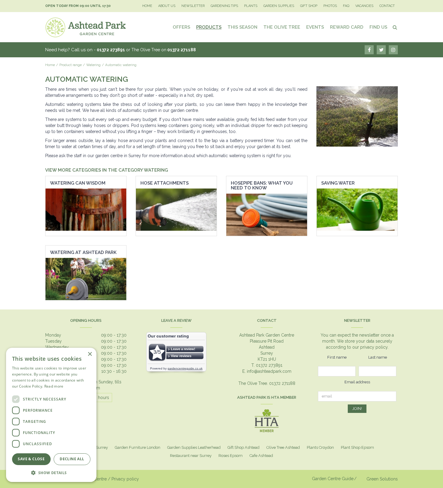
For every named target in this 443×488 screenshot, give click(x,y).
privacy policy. (374, 347)
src (395, 27)
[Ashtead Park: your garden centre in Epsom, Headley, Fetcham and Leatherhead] (86, 27)
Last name (377, 357)
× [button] (89, 354)
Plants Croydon (320, 447)
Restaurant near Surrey (191, 455)
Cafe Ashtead (261, 455)
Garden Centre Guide (332, 478)
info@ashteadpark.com (269, 371)
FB (369, 49)
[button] (51, 472)
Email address (357, 382)
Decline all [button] (72, 458)
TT (381, 49)
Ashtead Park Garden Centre (266, 335)
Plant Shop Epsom (357, 447)
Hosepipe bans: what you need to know (262, 185)
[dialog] (51, 415)
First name (337, 357)
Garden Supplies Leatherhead (194, 447)
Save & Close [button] (31, 458)
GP (393, 49)
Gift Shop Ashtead (243, 447)
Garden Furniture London (137, 447)
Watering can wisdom (77, 183)
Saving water (338, 183)
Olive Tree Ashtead (283, 447)
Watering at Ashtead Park (83, 252)
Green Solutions (382, 479)
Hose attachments (164, 183)
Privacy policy (125, 479)
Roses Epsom (230, 455)
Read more (54, 386)
